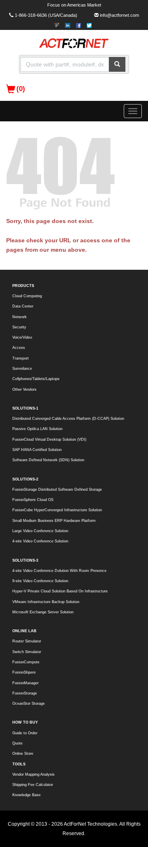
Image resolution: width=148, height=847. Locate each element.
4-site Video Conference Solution (40, 541)
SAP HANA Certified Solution (37, 450)
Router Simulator (26, 641)
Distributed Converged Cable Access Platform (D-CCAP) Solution (68, 419)
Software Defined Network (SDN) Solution (48, 460)
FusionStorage (24, 693)
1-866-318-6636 (31, 15)
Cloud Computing (27, 296)
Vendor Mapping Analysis (33, 774)
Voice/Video (22, 337)
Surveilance (22, 369)
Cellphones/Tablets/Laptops (36, 379)
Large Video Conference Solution (40, 531)
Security (19, 327)
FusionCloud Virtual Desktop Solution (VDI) (49, 439)
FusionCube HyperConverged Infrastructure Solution (57, 510)
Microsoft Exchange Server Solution (43, 612)
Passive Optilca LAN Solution (37, 429)
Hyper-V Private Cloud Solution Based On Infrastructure (60, 591)
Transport (20, 358)
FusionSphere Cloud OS (32, 500)
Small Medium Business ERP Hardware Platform (54, 521)
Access (18, 348)
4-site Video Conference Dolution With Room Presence (59, 571)
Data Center (22, 306)
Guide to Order (24, 733)
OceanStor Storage (28, 703)
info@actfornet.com (119, 15)
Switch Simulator (26, 652)
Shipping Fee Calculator (32, 785)
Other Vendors (24, 389)
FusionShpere (24, 672)
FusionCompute (25, 662)
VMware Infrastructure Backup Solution (45, 602)
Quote (17, 743)
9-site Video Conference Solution (40, 581)
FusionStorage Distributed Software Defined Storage (57, 489)
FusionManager (25, 683)
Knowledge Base (26, 795)
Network (19, 317)
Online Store (22, 753)
